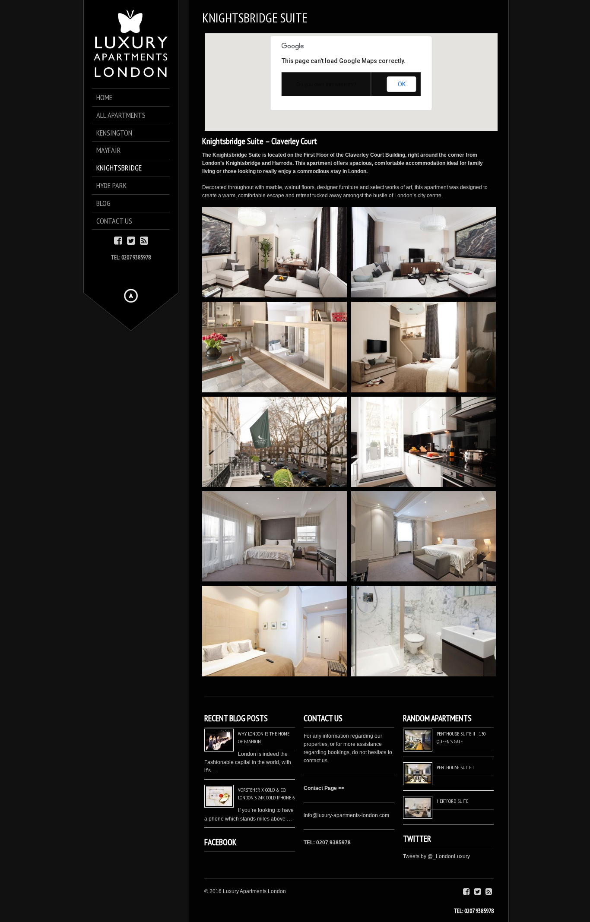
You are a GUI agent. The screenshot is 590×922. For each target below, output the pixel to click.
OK (402, 84)
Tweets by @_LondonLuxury (436, 856)
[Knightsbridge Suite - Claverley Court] (274, 252)
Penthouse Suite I (455, 767)
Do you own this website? (326, 85)
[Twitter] (131, 239)
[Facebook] (118, 239)
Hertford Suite (452, 801)
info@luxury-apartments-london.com (346, 815)
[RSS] (144, 239)
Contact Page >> (324, 788)
